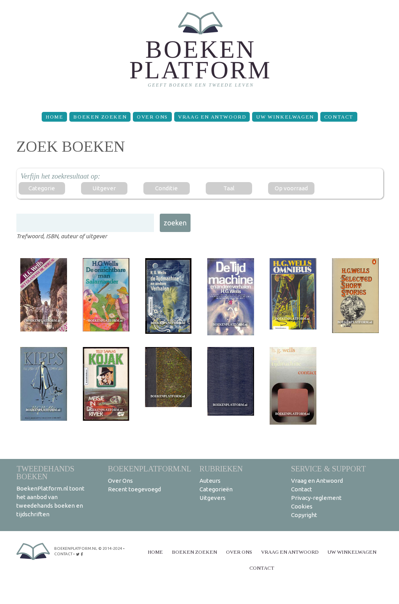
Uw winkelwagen (285, 117)
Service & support (328, 468)
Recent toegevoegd (134, 489)
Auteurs (210, 480)
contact (63, 554)
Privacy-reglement (316, 497)
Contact (338, 117)
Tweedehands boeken (45, 472)
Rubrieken (221, 468)
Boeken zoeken (100, 117)
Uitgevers (213, 497)
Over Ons (152, 117)
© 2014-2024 (110, 548)
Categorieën (216, 489)
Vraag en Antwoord (212, 117)
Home (54, 117)
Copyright (304, 515)
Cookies (301, 506)
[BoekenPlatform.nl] (200, 53)
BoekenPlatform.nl (149, 468)
